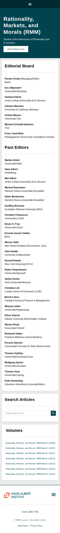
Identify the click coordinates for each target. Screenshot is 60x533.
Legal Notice (22, 526)
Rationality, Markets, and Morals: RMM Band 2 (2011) (30, 453)
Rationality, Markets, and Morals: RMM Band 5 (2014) (30, 469)
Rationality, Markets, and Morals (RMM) (22, 25)
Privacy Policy (36, 526)
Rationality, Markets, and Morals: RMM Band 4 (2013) (30, 463)
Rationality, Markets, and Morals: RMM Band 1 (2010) (30, 448)
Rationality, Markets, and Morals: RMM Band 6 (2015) (30, 474)
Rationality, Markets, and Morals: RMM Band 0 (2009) (30, 443)
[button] (30, 4)
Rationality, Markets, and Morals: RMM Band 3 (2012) (30, 458)
